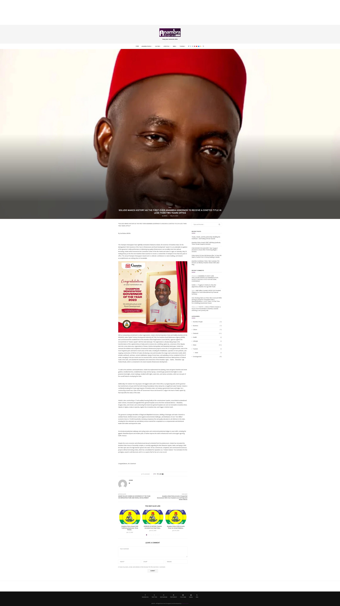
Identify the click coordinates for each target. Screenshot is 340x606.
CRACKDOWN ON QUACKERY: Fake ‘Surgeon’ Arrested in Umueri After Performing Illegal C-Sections (205, 249)
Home (137, 46)
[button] (121, 522)
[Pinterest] (194, 46)
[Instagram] (192, 46)
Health (207, 337)
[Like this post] (155, 474)
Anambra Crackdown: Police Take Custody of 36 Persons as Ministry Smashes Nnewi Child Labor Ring (205, 262)
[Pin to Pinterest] (160, 474)
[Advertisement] (53, 12)
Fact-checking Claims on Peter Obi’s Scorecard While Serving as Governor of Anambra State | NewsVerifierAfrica (207, 299)
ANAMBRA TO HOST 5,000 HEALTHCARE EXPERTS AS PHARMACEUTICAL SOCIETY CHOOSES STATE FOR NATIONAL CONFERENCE (205, 278)
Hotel (208, 352)
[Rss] (200, 46)
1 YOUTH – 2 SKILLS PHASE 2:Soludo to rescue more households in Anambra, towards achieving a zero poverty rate (206, 308)
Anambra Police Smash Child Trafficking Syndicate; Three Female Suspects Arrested (206, 243)
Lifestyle (166, 46)
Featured (207, 333)
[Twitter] (190, 46)
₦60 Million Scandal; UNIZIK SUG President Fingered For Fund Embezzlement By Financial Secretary (206, 292)
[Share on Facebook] (157, 474)
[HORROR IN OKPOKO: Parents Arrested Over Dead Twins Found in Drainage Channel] (152, 517)
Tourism (182, 46)
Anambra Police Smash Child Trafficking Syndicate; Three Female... (129, 528)
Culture (157, 46)
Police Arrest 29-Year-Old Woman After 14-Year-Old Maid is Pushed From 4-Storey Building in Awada (206, 256)
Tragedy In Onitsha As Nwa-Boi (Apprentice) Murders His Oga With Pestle (204, 286)
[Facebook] (188, 46)
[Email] (198, 46)
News (174, 46)
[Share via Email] (162, 474)
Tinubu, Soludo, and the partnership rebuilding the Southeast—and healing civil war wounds (206, 237)
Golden (194, 285)
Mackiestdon (185, 603)
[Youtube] (196, 46)
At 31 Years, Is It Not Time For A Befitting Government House (206, 302)
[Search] (203, 46)
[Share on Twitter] (159, 474)
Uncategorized (207, 356)
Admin (165, 216)
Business (207, 325)
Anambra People (146, 46)
